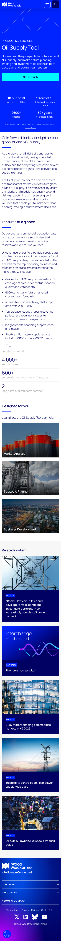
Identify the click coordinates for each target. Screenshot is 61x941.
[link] (30, 868)
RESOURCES (9, 892)
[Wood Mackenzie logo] (11, 4)
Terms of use (12, 910)
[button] (47, 4)
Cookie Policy (47, 910)
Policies (35, 910)
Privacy (25, 910)
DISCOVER (8, 884)
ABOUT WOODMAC (13, 900)
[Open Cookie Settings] (7, 934)
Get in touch (30, 77)
